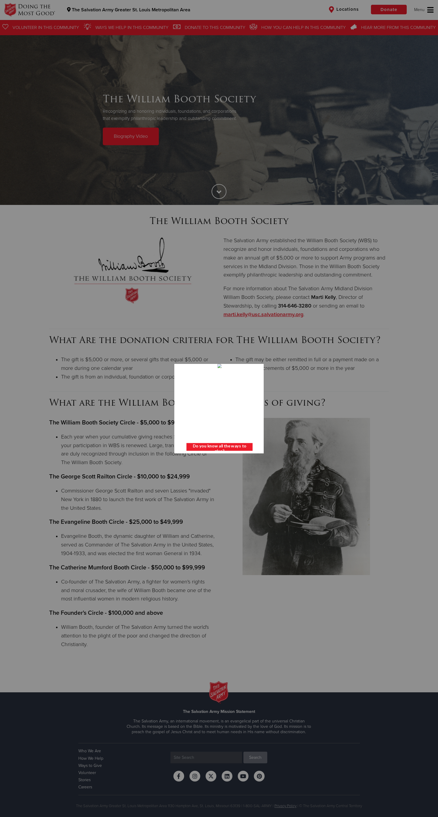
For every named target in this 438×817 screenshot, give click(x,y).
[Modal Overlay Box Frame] (219, 408)
